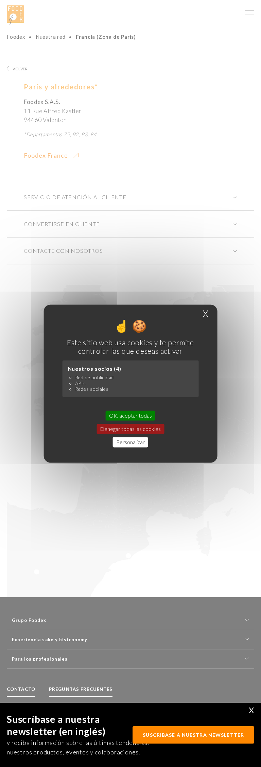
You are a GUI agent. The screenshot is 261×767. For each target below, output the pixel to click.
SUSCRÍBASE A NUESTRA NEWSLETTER (193, 735)
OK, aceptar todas (130, 416)
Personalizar (130, 442)
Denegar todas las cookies (130, 429)
